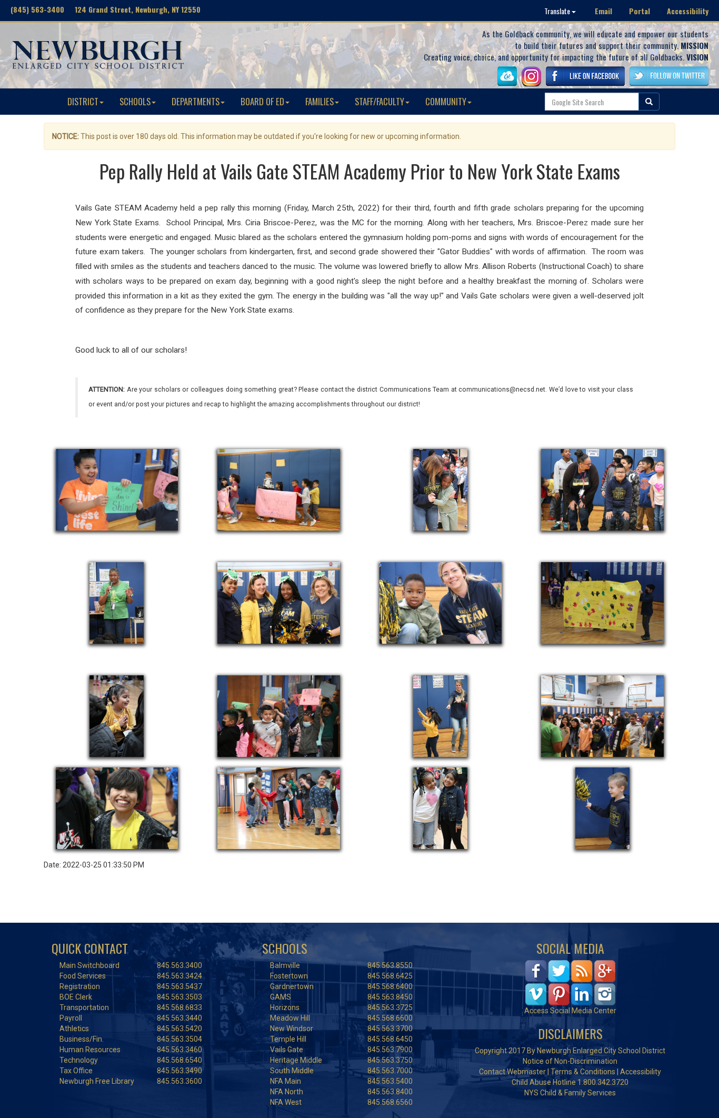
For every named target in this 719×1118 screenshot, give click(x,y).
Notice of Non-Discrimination (570, 1061)
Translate (558, 10)
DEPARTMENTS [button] (195, 101)
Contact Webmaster (512, 1071)
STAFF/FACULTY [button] (379, 101)
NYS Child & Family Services (570, 1093)
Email (603, 10)
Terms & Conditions (583, 1071)
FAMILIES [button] (319, 101)
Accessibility (687, 10)
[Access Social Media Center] (570, 982)
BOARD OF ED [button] (262, 101)
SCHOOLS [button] (135, 101)
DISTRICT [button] (82, 101)
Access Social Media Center (570, 1010)
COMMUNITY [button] (445, 101)
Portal (639, 10)
